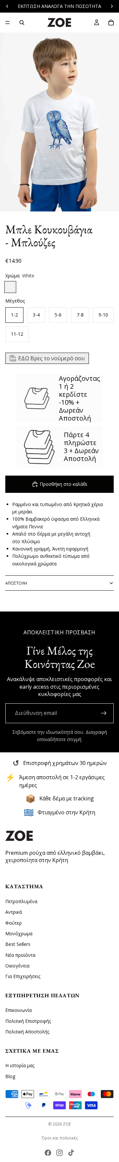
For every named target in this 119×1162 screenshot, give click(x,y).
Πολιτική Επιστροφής (28, 1020)
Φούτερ (13, 922)
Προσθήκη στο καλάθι (63, 484)
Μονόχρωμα (18, 933)
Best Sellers (17, 944)
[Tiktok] (71, 1153)
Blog (10, 1076)
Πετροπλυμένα (21, 901)
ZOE (67, 1124)
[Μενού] (7, 22)
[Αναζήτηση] (22, 22)
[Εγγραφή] (104, 713)
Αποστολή (16, 583)
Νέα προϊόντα (20, 955)
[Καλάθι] (111, 22)
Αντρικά (13, 912)
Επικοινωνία (18, 1010)
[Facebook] (48, 1153)
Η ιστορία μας (19, 1065)
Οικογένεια (17, 965)
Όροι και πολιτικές (60, 1138)
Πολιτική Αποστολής (27, 1031)
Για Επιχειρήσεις (22, 976)
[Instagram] (59, 1153)
